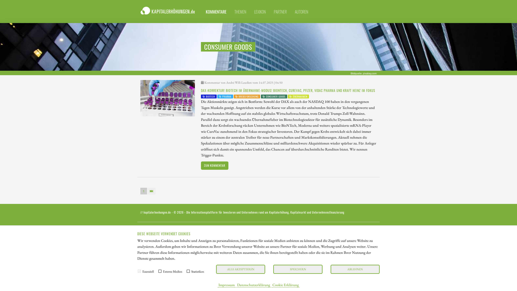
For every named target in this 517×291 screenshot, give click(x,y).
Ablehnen (355, 269)
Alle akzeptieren (240, 269)
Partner (280, 12)
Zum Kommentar (214, 165)
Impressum (227, 284)
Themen (240, 12)
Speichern (298, 269)
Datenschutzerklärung (253, 284)
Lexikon (260, 12)
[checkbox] (139, 271)
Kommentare (216, 12)
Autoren (301, 12)
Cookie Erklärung (285, 284)
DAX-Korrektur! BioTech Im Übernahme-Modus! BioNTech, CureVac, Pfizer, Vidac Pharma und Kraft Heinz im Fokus (288, 90)
